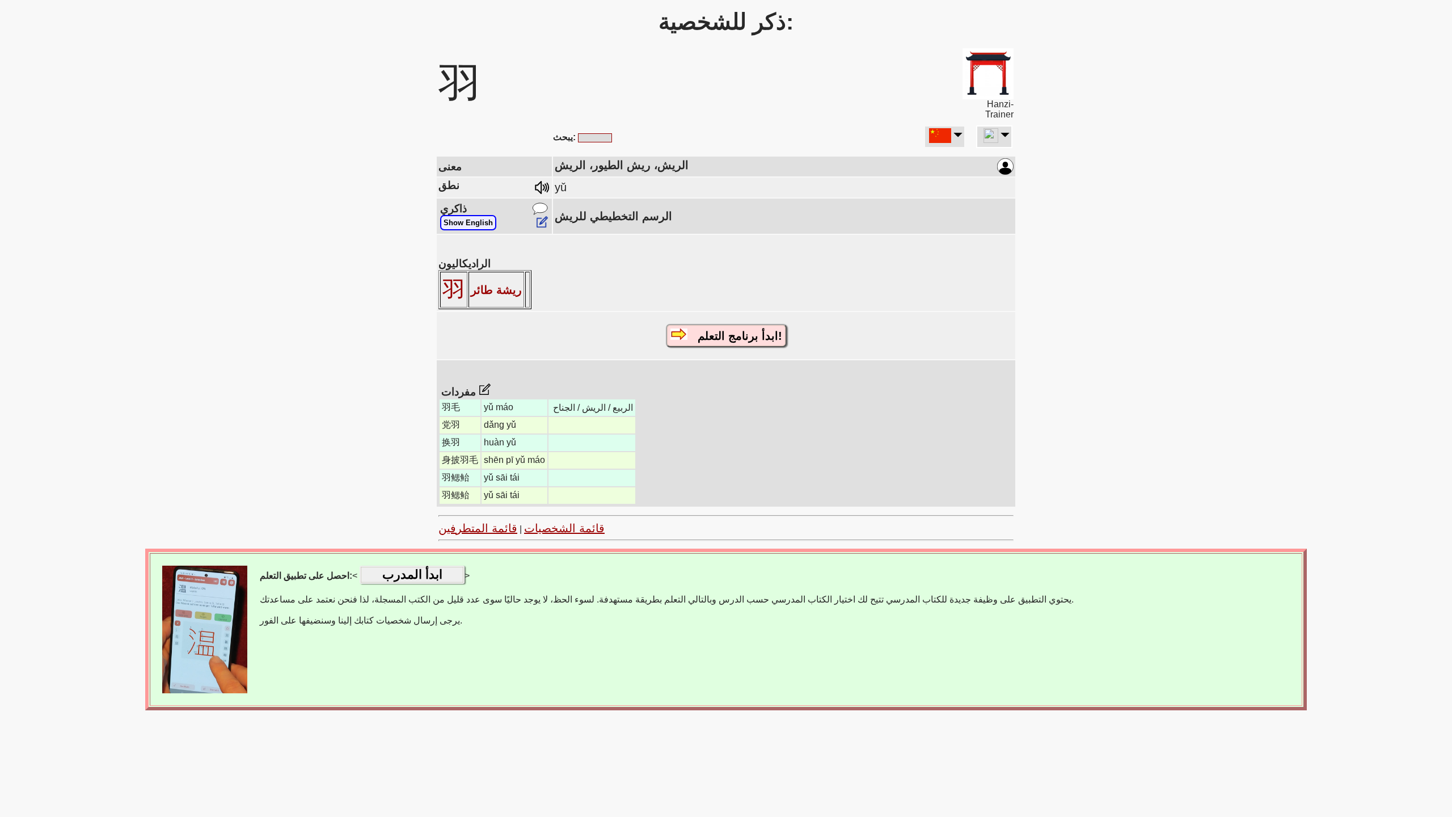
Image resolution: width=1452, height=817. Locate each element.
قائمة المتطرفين (477, 528)
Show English (468, 222)
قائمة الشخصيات (564, 528)
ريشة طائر (496, 290)
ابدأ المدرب (412, 574)
